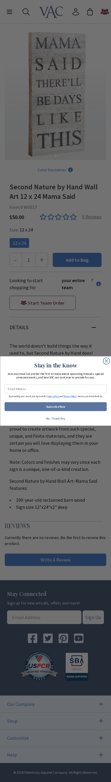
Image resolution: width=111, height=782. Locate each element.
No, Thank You (55, 418)
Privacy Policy (69, 396)
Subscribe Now (55, 407)
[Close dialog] (106, 361)
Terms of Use (53, 396)
